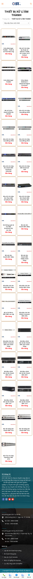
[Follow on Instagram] (6, 499)
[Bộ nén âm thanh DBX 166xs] (8, 244)
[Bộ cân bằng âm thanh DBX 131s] (24, 417)
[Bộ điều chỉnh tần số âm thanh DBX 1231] (8, 389)
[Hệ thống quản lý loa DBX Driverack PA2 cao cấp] (8, 214)
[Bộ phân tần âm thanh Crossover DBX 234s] (24, 301)
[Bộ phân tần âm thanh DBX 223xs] (24, 274)
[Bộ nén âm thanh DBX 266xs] (24, 214)
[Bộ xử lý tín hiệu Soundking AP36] (8, 128)
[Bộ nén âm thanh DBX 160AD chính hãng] (24, 244)
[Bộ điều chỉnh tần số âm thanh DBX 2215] (8, 360)
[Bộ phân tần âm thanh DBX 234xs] (8, 274)
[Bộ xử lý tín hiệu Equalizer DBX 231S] (8, 444)
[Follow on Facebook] (3, 499)
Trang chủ (6, 19)
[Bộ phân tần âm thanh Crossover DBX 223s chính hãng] (8, 330)
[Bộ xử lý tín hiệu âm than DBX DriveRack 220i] (8, 185)
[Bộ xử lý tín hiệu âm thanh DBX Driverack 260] (24, 185)
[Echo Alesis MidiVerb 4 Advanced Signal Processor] (24, 69)
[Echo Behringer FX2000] (8, 69)
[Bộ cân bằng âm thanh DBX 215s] (8, 417)
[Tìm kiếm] (31, 3)
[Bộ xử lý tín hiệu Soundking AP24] (24, 128)
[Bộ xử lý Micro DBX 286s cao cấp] (8, 301)
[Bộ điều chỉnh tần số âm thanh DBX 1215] (24, 389)
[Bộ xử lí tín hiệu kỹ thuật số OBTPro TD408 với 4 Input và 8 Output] (24, 37)
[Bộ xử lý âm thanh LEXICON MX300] (8, 99)
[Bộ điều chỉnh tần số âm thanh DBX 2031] (24, 360)
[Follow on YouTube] (12, 499)
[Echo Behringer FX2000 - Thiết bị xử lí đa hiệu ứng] (8, 37)
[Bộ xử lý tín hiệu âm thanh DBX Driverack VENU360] (8, 155)
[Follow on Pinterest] (9, 499)
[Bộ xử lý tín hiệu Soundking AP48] (24, 99)
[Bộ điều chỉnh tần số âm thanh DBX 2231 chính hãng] (24, 330)
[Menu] (2, 4)
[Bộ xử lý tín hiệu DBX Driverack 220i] (24, 155)
